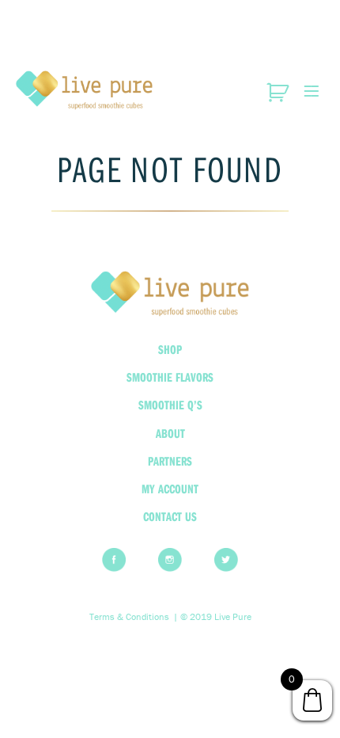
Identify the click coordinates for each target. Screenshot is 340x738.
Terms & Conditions (129, 617)
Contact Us (170, 516)
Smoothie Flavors (170, 377)
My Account (170, 488)
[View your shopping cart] (279, 93)
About (170, 433)
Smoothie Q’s (170, 405)
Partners (170, 461)
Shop (170, 349)
